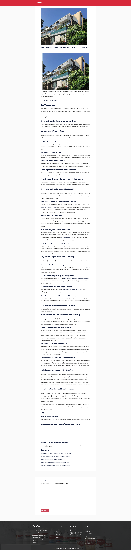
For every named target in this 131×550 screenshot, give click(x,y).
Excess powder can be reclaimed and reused (55, 281)
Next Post (86, 473)
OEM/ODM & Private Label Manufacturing (76, 533)
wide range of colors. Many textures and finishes (72, 289)
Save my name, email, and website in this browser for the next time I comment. (57, 507)
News (57, 535)
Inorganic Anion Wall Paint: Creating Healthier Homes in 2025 (53, 459)
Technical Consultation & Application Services (75, 535)
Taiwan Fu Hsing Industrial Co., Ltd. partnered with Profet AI (75, 376)
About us (57, 531)
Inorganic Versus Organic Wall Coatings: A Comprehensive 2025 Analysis (55, 462)
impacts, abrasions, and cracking (47, 270)
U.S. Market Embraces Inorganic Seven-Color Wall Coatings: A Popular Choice (56, 453)
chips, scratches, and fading (83, 267)
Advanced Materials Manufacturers (74, 530)
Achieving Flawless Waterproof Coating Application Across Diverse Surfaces (55, 465)
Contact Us (93, 3)
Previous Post (42, 473)
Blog (49, 50)
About (73, 3)
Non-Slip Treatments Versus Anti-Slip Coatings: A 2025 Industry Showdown (55, 456)
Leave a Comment (44, 50)
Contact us (58, 537)
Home (68, 3)
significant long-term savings (67, 237)
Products (78, 3)
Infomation (58, 534)
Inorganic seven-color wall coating (49, 100)
